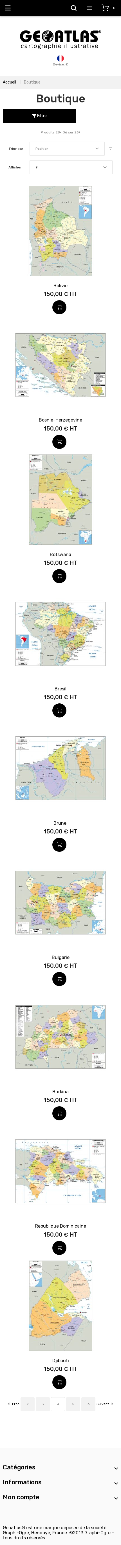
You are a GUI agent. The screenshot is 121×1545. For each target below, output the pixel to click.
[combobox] (67, 149)
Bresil (60, 689)
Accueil (9, 82)
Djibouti (60, 1360)
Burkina (60, 1091)
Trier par (15, 149)
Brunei (60, 823)
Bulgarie (61, 957)
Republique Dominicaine (60, 1226)
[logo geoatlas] (60, 27)
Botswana (60, 554)
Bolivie (60, 285)
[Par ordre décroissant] (111, 148)
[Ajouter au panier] (59, 307)
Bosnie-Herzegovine (60, 420)
